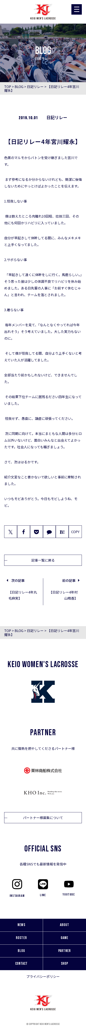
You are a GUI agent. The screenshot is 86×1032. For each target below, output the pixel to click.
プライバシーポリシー (43, 976)
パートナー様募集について (43, 817)
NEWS (21, 925)
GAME (64, 938)
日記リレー (35, 86)
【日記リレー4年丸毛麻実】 (22, 595)
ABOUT (64, 925)
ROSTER (21, 938)
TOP (7, 86)
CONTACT (21, 963)
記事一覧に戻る (43, 560)
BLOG (19, 86)
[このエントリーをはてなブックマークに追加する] (62, 531)
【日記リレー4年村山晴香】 (63, 595)
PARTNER (64, 951)
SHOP (64, 963)
